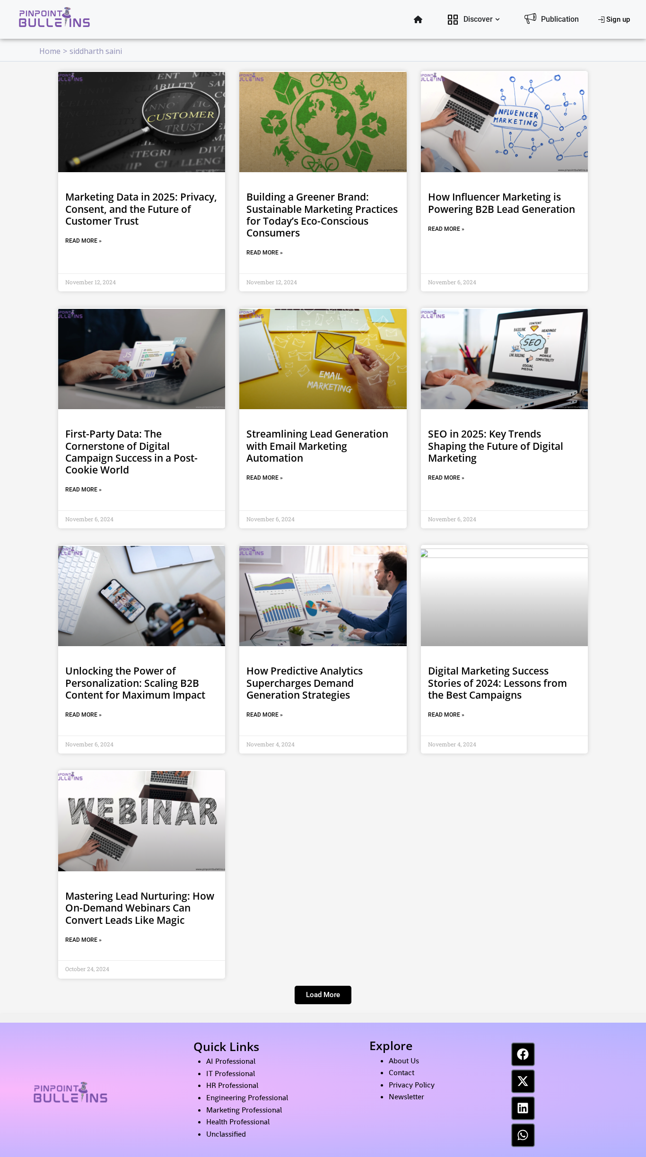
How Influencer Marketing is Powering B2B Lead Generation (501, 202)
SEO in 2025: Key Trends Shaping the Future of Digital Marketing (495, 445)
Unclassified (226, 1134)
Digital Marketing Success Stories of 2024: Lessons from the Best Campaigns (497, 682)
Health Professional (238, 1122)
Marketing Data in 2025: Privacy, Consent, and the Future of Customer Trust (141, 208)
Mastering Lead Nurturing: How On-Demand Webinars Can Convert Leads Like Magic (139, 907)
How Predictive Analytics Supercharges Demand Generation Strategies (304, 682)
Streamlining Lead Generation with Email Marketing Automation (317, 445)
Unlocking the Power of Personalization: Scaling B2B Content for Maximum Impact (135, 682)
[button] (323, 995)
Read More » (83, 240)
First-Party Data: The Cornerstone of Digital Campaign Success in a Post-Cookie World (131, 451)
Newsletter (406, 1097)
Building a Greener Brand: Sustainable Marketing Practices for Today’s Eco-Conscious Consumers (322, 214)
